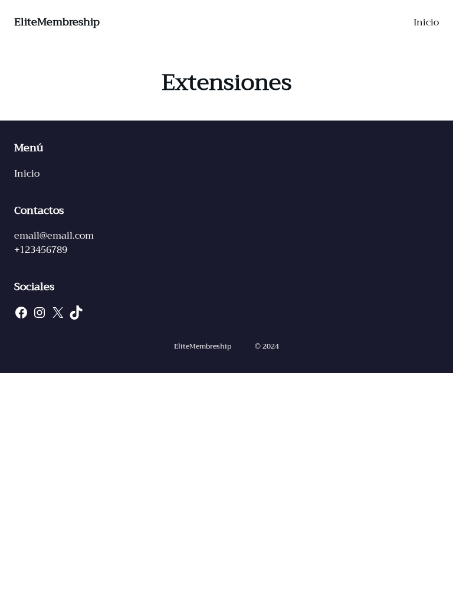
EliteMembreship (57, 21)
